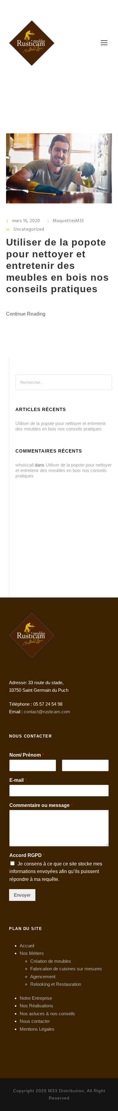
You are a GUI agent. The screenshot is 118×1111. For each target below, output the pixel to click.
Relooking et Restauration (55, 984)
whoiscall (24, 464)
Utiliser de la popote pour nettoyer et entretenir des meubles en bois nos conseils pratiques (57, 265)
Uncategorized (29, 229)
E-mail (18, 780)
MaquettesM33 (68, 221)
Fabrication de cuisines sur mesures (66, 968)
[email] (59, 8)
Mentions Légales (37, 1029)
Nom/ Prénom (26, 755)
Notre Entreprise (36, 998)
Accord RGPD (27, 855)
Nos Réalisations (36, 1005)
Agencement (42, 976)
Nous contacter (35, 1021)
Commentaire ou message (41, 805)
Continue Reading (25, 313)
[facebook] (69, 8)
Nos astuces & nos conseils (47, 1013)
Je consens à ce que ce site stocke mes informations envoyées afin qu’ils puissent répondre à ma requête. (55, 871)
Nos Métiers (32, 953)
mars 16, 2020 (26, 221)
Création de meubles (50, 961)
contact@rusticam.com (47, 711)
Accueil (27, 945)
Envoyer (22, 895)
